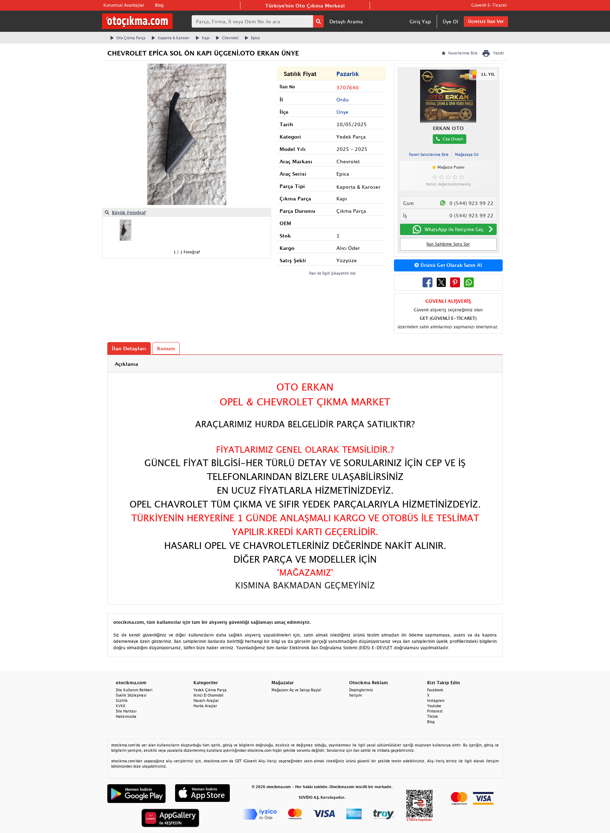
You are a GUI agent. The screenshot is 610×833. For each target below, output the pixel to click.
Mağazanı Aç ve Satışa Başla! (296, 690)
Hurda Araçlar (205, 706)
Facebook (435, 690)
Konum (166, 348)
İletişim (355, 695)
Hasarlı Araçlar (206, 700)
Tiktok (432, 716)
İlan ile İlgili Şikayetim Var (332, 273)
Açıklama (126, 364)
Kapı (206, 38)
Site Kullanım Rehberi (134, 690)
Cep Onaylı (453, 138)
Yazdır (498, 53)
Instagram (435, 700)
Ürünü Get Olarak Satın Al (450, 265)
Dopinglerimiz (361, 690)
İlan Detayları (129, 348)
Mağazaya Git (467, 154)
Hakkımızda (126, 716)
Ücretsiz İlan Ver (486, 21)
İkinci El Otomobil (208, 695)
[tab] (305, 363)
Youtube (434, 706)
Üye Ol (450, 21)
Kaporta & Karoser (174, 38)
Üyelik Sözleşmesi (131, 695)
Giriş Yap (420, 21)
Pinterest (435, 711)
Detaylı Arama (346, 21)
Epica (255, 38)
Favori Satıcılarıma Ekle (429, 154)
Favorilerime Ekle (463, 53)
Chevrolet (230, 38)
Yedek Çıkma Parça (210, 690)
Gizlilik (122, 700)
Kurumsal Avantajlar (123, 5)
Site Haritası (126, 711)
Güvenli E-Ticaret (489, 5)
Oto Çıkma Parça (130, 38)
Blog (159, 5)
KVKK (121, 706)
